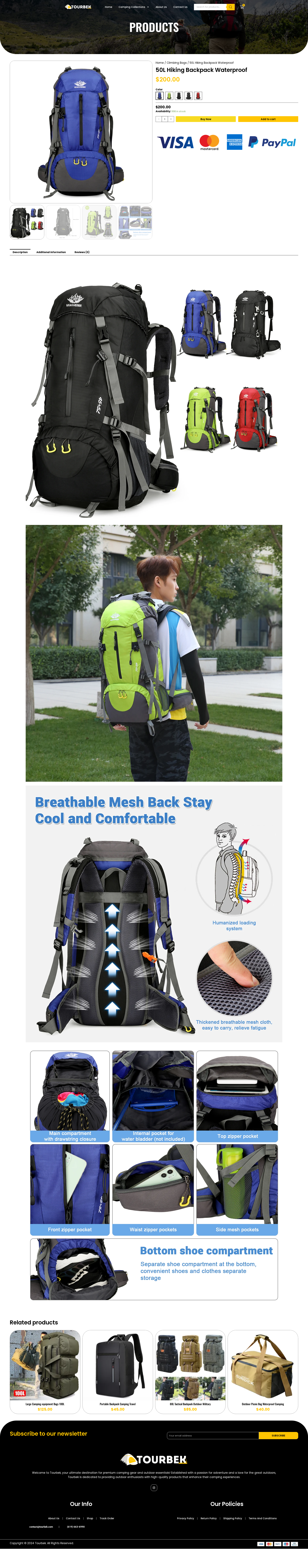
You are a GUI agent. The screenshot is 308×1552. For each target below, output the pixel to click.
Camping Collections (132, 7)
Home (108, 7)
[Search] (231, 7)
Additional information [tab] (51, 252)
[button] (12, 222)
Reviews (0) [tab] (82, 252)
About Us (161, 7)
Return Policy (209, 1518)
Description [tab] (20, 252)
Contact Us (180, 7)
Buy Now (206, 119)
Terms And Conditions (263, 1518)
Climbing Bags (177, 63)
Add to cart (268, 119)
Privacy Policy (185, 1518)
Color (159, 89)
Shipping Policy (232, 1518)
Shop (90, 1518)
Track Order (107, 1518)
